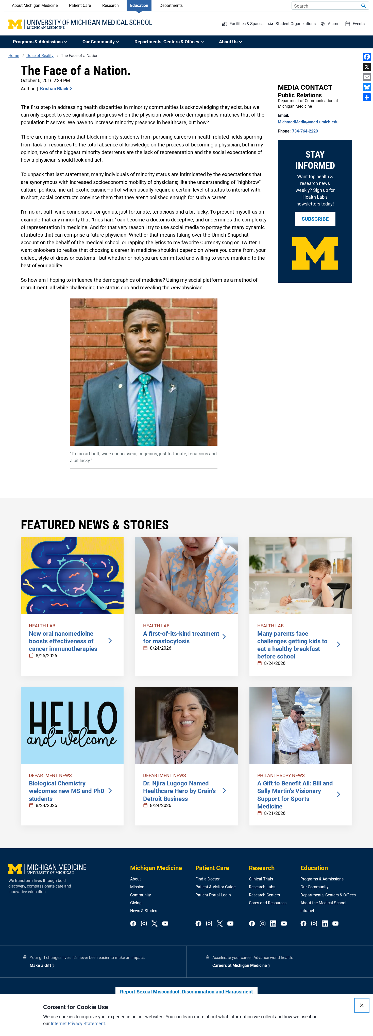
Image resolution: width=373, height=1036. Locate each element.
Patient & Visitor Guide (215, 886)
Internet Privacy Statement (78, 1023)
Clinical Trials (261, 879)
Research (110, 5)
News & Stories (143, 910)
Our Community (314, 886)
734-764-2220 (305, 131)
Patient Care (80, 5)
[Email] (367, 77)
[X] (367, 67)
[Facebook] (367, 57)
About (135, 879)
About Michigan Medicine (35, 5)
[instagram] (144, 923)
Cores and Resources (267, 902)
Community (140, 895)
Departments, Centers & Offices (328, 895)
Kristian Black (54, 88)
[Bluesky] (367, 87)
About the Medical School (323, 902)
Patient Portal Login (213, 895)
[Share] (367, 97)
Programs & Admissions (322, 879)
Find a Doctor (207, 879)
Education (139, 5)
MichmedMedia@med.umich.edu (308, 122)
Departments (171, 5)
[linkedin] (273, 923)
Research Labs (262, 886)
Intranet (307, 910)
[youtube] (165, 923)
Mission (137, 886)
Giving (136, 902)
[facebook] (133, 923)
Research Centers (264, 895)
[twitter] (154, 923)
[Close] (361, 1005)
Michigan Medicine (156, 868)
